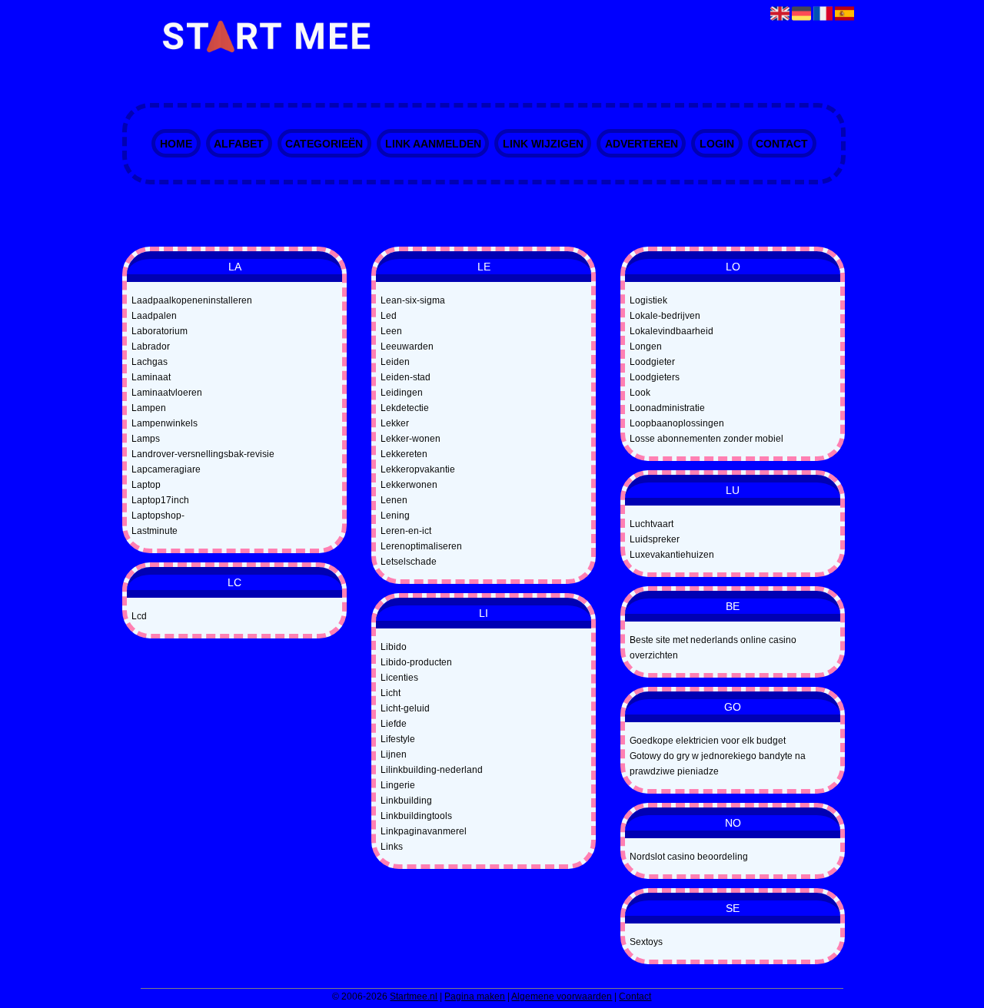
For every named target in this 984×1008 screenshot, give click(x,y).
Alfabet (239, 144)
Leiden (395, 361)
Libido (394, 647)
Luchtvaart (651, 524)
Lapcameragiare (166, 469)
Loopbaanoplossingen (677, 423)
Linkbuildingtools (416, 816)
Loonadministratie (667, 408)
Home (176, 144)
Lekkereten (404, 454)
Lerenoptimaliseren (421, 546)
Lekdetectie (405, 408)
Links (392, 846)
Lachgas (149, 361)
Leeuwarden (407, 346)
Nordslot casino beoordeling (689, 856)
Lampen (148, 408)
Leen (391, 331)
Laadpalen (154, 315)
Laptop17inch (160, 500)
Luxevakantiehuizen (672, 554)
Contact (782, 144)
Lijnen (394, 754)
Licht (391, 693)
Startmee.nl (413, 996)
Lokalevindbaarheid (671, 331)
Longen (646, 346)
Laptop (146, 484)
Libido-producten (416, 662)
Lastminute (154, 531)
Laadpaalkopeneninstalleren (191, 300)
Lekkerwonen (409, 484)
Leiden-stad (405, 377)
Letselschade (409, 561)
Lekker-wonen (410, 438)
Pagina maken (474, 996)
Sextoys (646, 942)
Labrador (150, 346)
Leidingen (402, 392)
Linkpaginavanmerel (424, 831)
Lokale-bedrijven (665, 315)
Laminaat (151, 377)
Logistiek (648, 300)
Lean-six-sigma (413, 300)
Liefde (394, 723)
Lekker (395, 423)
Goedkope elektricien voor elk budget (708, 740)
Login (717, 144)
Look (640, 392)
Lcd (139, 616)
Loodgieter (652, 361)
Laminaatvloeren (166, 392)
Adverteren (641, 144)
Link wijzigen (543, 144)
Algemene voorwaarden (561, 996)
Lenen (394, 500)
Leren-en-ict (406, 531)
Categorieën (324, 144)
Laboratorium (159, 331)
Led (389, 315)
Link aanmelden (433, 144)
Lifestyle (398, 739)
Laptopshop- (157, 515)
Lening (395, 515)
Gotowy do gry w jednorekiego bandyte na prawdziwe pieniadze (718, 764)
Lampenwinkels (164, 423)
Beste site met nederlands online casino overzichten (713, 648)
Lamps (145, 438)
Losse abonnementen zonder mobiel (706, 438)
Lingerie (398, 785)
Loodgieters (655, 377)
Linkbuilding (406, 800)
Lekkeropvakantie (418, 469)
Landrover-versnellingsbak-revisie (202, 454)
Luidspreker (655, 539)
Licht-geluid (405, 708)
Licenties (399, 677)
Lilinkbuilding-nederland (432, 769)
